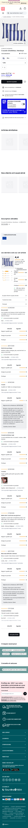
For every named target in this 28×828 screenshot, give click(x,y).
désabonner (4, 699)
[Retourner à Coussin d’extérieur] (2, 21)
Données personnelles (8, 814)
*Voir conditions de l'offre (6, 697)
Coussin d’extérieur (7, 16)
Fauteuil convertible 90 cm (19, 654)
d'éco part (8, 76)
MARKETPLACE (5, 756)
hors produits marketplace (14, 104)
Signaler (18, 328)
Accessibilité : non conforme (15, 818)
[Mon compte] (20, 8)
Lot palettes (6, 654)
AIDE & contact (6, 732)
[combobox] (14, 296)
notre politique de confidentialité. (8, 700)
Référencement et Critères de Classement (12, 808)
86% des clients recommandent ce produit (19, 289)
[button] (25, 8)
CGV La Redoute (5, 806)
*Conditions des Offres (6, 816)
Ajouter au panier (12, 81)
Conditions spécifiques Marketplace (18, 806)
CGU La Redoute (18, 811)
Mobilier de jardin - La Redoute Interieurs (13, 650)
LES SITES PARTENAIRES (7, 750)
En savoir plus (11, 766)
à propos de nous (6, 744)
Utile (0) (9, 328)
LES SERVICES (5, 738)
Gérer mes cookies (19, 814)
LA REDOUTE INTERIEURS (6, 48)
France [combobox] (6, 824)
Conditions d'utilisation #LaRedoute (16, 813)
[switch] (16, 104)
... (1, 16)
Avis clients (4, 813)
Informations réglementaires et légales (10, 809)
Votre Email (4, 690)
